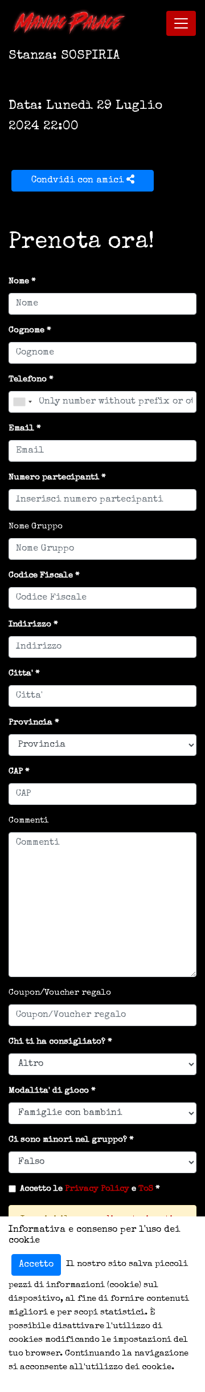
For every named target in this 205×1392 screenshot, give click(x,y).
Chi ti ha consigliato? (57, 1041)
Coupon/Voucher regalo (60, 992)
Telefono (28, 379)
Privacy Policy (97, 1189)
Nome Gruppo (36, 526)
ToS (145, 1189)
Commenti (28, 820)
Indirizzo (30, 624)
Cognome (26, 330)
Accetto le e (86, 1189)
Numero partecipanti (54, 477)
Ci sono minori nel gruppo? (68, 1139)
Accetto (36, 1264)
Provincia (30, 722)
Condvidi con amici (78, 180)
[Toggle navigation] (181, 23)
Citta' (21, 673)
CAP (16, 771)
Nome (19, 281)
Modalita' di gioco (49, 1090)
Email (21, 428)
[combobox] (22, 402)
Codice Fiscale (41, 575)
